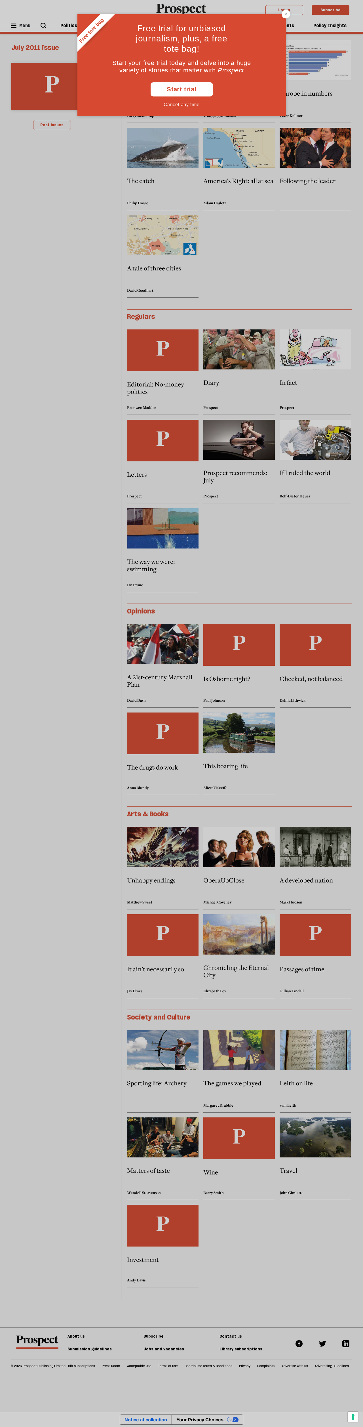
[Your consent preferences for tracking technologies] (353, 1417)
